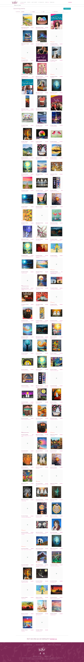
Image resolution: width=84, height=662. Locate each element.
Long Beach (37, 175)
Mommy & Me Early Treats (25, 370)
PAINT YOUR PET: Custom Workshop (26, 549)
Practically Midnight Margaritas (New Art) (27, 256)
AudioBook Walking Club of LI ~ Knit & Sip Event (27, 436)
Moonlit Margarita (38, 370)
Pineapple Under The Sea (39, 598)
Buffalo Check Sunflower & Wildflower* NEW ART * (41, 322)
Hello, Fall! (22, 305)
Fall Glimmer (37, 354)
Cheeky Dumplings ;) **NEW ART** (40, 28)
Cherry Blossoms (38, 240)
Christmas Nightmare (39, 582)
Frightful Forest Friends (24, 582)
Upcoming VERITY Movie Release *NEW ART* (56, 240)
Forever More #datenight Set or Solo (41, 533)
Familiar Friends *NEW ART (54, 403)
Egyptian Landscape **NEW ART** (55, 598)
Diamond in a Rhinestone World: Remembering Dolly (40, 78)
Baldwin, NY (22, 3)
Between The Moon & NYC (54, 305)
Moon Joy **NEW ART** (39, 126)
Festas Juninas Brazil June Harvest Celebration (40, 257)
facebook (40, 653)
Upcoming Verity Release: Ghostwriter (41, 191)
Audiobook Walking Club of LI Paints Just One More (27, 289)
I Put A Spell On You (53, 582)
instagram (44, 653)
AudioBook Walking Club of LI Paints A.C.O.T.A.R (41, 566)
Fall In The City (23, 484)
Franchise (52, 2)
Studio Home (23, 2)
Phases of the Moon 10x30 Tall (54, 191)
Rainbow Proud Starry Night (54, 370)
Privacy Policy (37, 656)
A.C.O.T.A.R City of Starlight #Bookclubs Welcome (41, 45)
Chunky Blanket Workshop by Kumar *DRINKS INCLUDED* (55, 273)
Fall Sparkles (37, 305)
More (46, 2)
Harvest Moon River (38, 517)
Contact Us (47, 656)
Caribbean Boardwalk (24, 191)
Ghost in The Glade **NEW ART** (25, 240)
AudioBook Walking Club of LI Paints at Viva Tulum (27, 78)
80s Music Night (38, 142)
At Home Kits (41, 2)
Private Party (40, 644)
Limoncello (23, 224)
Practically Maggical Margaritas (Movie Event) (26, 175)
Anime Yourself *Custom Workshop (55, 533)
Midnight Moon (38, 289)
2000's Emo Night (52, 61)
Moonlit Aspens (38, 403)
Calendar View (67, 8)
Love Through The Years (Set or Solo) (55, 289)
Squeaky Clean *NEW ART (54, 419)
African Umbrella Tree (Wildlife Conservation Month (27, 110)
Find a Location (27, 644)
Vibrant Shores (23, 598)
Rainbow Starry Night (24, 61)
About (49, 644)
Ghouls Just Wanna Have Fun (54, 517)
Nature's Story (23, 126)
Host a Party (34, 2)
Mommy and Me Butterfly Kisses (54, 142)
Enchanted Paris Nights (53, 126)
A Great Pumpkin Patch (39, 549)
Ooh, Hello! (52, 175)
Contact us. (53, 639)
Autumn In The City (38, 419)
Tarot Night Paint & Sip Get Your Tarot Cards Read (42, 485)
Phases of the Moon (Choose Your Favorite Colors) (42, 387)
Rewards (70, 2)
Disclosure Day (52, 484)
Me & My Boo (38, 468)
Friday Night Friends (24, 142)
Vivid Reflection (38, 224)
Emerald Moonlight (24, 354)
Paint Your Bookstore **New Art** (26, 419)
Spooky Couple (52, 435)
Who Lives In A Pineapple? (54, 256)
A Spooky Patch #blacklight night (26, 517)
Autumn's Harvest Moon (53, 468)
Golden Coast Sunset (24, 28)
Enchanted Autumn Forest (25, 468)
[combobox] (26, 11)
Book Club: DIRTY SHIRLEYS (54, 224)
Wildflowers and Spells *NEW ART (55, 354)
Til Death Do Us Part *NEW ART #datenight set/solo (27, 403)
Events (28, 2)
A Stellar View (52, 77)
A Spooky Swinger (53, 549)
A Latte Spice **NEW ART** (39, 110)
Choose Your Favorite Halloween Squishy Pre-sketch (27, 533)
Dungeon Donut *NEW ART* (40, 435)
